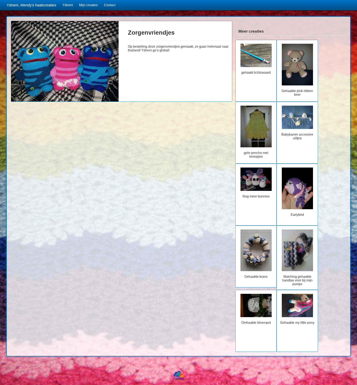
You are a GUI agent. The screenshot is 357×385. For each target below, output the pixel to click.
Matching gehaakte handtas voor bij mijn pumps (297, 280)
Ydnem (67, 5)
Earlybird (297, 214)
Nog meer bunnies (256, 196)
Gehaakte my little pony (297, 322)
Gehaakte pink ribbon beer (297, 92)
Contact (109, 5)
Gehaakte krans (256, 276)
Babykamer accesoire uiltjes (297, 136)
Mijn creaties (88, 5)
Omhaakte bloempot (256, 322)
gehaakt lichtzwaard (256, 72)
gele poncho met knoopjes (256, 154)
